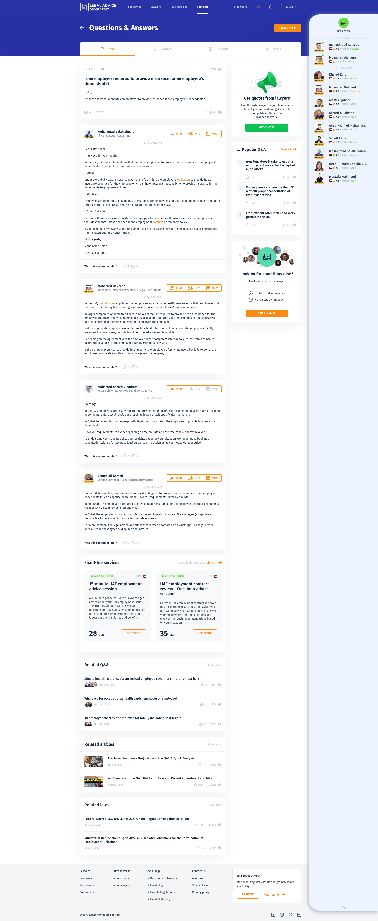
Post (110, 49)
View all (211, 562)
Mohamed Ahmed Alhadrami (118, 387)
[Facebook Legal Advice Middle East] (273, 915)
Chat (179, 134)
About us (197, 878)
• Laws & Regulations (161, 892)
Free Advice (134, 7)
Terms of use (200, 885)
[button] (258, 7)
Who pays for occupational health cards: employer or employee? (131, 698)
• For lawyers (122, 885)
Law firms (86, 878)
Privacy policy (201, 892)
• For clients (121, 878)
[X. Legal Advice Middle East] (291, 915)
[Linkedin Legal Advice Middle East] (299, 915)
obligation (183, 180)
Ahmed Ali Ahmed (110, 476)
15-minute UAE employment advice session (115, 586)
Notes (277, 49)
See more (134, 633)
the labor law (107, 303)
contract (158, 222)
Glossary (221, 49)
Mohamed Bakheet (111, 286)
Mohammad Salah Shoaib (116, 132)
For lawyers (240, 7)
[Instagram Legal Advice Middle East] (282, 915)
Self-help (202, 7)
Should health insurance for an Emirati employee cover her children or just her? (141, 679)
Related (166, 49)
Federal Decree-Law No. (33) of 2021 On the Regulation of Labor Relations (137, 819)
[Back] (84, 28)
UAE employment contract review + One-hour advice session (184, 589)
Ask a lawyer (287, 28)
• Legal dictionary (159, 899)
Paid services (179, 7)
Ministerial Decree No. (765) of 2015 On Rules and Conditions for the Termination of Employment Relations (143, 840)
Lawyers (156, 7)
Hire (197, 134)
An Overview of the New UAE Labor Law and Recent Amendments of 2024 (160, 778)
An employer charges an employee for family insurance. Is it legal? (132, 718)
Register (248, 894)
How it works (272, 895)
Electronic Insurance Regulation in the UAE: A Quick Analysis (151, 758)
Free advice (87, 892)
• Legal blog (155, 885)
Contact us (199, 871)
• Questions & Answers (162, 878)
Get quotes (266, 127)
